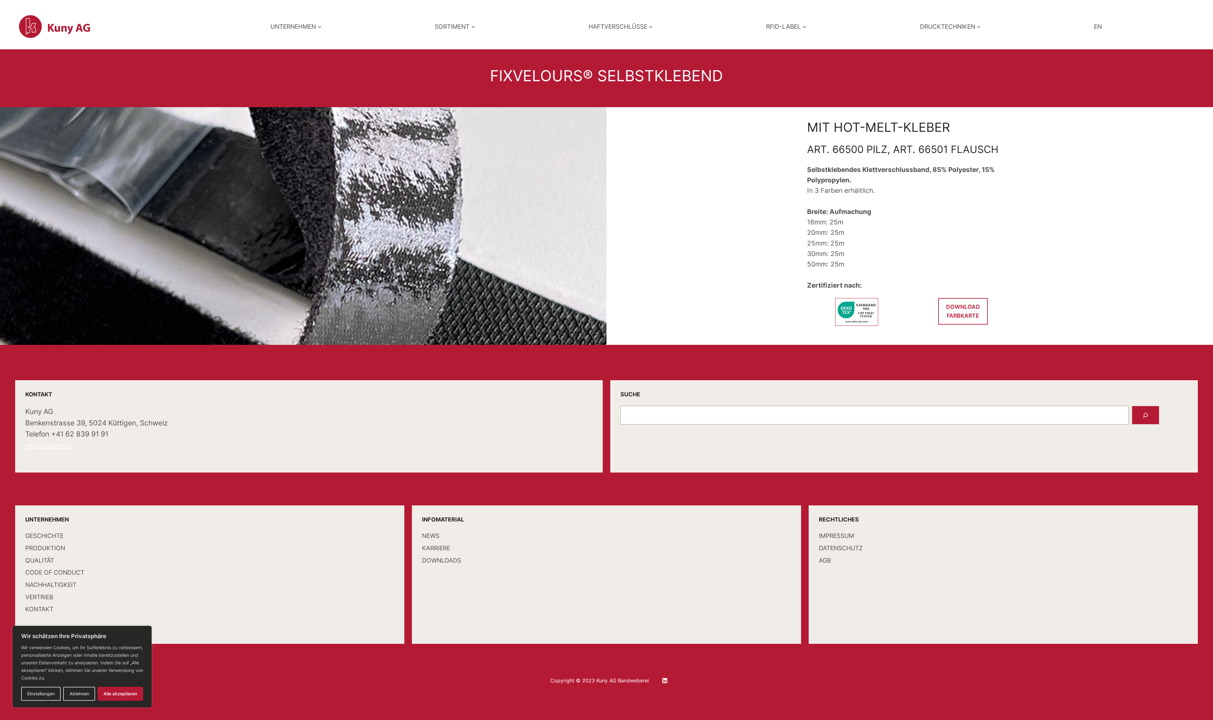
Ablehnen (79, 693)
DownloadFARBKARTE (963, 311)
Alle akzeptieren (120, 693)
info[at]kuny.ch (48, 445)
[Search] (1145, 415)
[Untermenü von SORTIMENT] (473, 26)
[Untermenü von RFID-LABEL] (804, 26)
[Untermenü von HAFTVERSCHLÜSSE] (651, 26)
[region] (82, 666)
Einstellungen (41, 693)
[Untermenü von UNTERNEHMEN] (319, 26)
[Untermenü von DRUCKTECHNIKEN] (979, 26)
